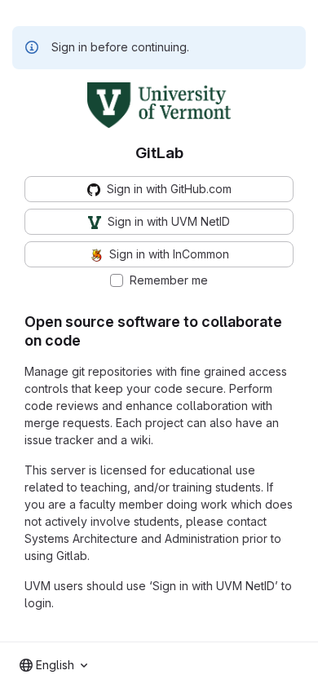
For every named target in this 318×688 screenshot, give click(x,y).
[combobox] (53, 665)
